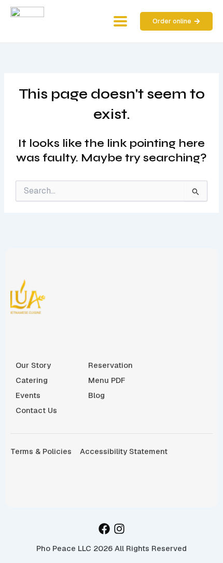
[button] (120, 21)
